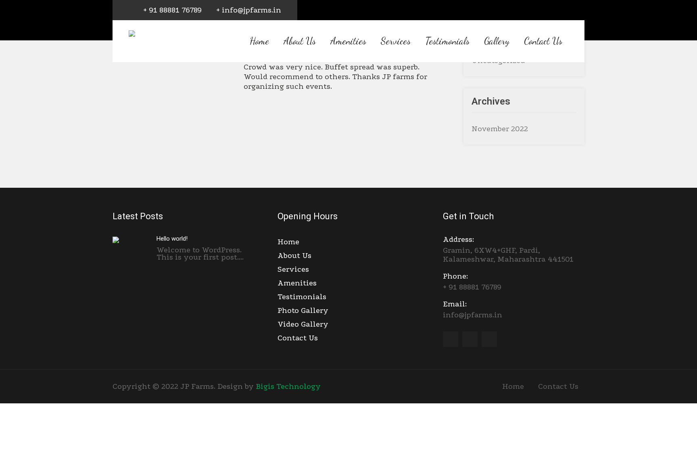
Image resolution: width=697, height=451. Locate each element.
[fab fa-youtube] (558, 11)
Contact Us (543, 41)
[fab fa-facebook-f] (540, 11)
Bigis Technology (288, 386)
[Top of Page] (664, 433)
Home (259, 41)
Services (396, 41)
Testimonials (447, 41)
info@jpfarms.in (472, 309)
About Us (300, 41)
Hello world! (172, 238)
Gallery (496, 41)
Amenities (348, 41)
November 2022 (500, 128)
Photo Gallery (303, 310)
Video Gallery (303, 324)
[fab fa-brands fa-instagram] (576, 11)
